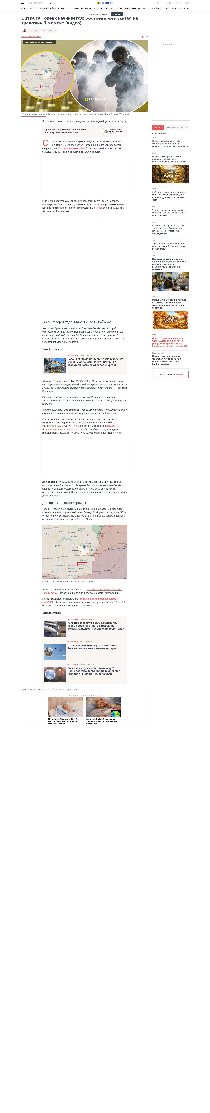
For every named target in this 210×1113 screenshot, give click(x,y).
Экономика (186, 8)
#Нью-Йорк (52, 690)
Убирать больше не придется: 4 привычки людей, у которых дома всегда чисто (169, 246)
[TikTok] (181, 3)
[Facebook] (158, 3)
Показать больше (166, 374)
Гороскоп (171, 8)
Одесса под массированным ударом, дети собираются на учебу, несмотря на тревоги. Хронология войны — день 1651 (169, 342)
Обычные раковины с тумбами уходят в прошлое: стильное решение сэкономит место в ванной (170, 143)
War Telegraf (72, 355)
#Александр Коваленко (68, 690)
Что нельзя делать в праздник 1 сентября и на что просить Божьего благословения (170, 213)
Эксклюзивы (102, 8)
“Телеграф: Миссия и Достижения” (129, 8)
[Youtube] (170, 3)
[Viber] (162, 3)
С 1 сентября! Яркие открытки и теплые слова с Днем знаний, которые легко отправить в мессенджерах (168, 229)
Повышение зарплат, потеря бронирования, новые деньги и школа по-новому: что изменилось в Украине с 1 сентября (169, 264)
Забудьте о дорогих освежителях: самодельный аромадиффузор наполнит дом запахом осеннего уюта (169, 196)
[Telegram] (166, 3)
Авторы (157, 8)
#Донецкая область (36, 690)
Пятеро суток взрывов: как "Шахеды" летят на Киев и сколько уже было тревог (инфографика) (167, 360)
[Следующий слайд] (190, 8)
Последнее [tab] (158, 127)
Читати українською (31, 37)
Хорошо (117, 14)
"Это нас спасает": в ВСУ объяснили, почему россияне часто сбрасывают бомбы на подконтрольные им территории (95, 625)
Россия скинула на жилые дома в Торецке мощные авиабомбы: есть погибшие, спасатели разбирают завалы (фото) (95, 362)
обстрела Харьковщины (71, 148)
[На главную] (105, 3)
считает (98, 207)
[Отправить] (50, 3)
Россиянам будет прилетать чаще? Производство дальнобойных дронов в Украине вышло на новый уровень (93, 671)
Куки (104, 14)
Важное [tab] (184, 127)
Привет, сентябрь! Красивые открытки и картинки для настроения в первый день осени (169, 159)
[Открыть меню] (23, 3)
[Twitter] (173, 3)
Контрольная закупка (81, 8)
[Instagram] (177, 3)
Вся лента (157, 133)
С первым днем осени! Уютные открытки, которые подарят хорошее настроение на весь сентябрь (169, 304)
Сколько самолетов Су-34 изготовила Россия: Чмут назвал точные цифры (92, 647)
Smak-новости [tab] (172, 127)
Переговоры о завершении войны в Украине (44, 8)
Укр (187, 3)
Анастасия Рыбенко (34, 31)
